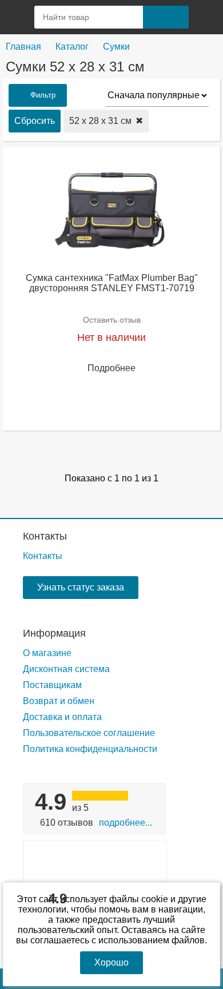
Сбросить (34, 121)
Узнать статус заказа (80, 587)
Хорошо (111, 962)
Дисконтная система (66, 669)
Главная (23, 46)
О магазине (47, 653)
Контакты (45, 536)
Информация (54, 633)
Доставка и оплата (62, 717)
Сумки (116, 46)
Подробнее (111, 368)
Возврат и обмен (58, 701)
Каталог (72, 46)
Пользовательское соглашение (89, 733)
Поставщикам (52, 685)
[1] (205, 17)
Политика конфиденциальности (90, 749)
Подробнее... (125, 822)
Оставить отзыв (112, 319)
